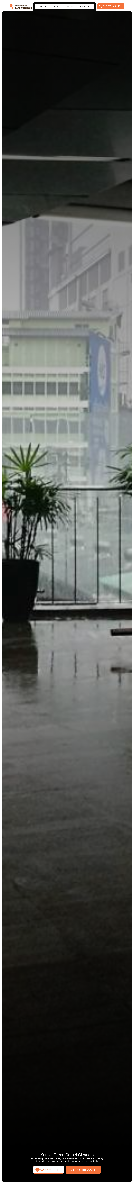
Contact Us (84, 6)
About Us (69, 6)
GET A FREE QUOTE (83, 1169)
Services (43, 6)
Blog (56, 6)
